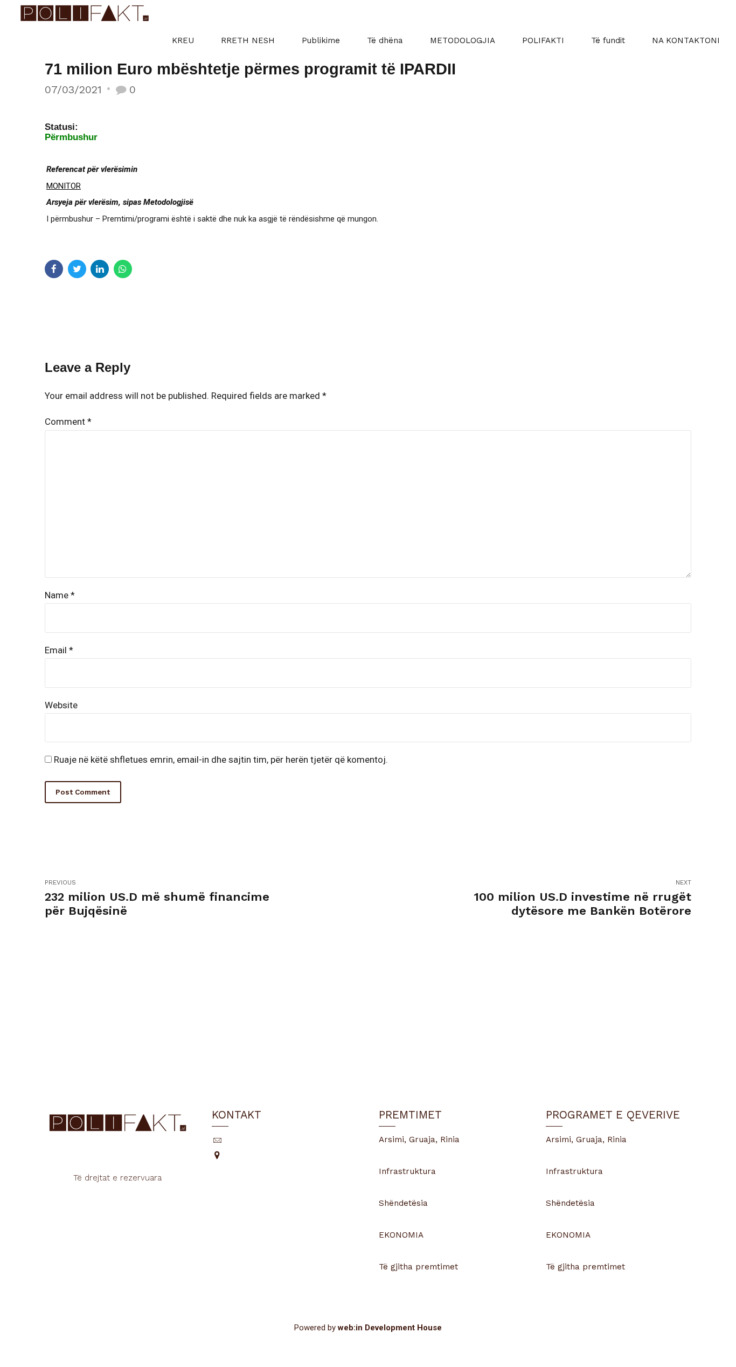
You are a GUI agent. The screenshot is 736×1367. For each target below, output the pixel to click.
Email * (59, 650)
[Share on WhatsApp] (123, 269)
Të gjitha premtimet (418, 1267)
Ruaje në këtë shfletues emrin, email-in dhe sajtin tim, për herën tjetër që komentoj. (221, 759)
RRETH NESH (248, 40)
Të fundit (608, 40)
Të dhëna (385, 40)
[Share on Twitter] (77, 269)
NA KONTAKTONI (686, 40)
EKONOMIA (401, 1235)
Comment (68, 421)
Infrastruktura (407, 1171)
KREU (183, 40)
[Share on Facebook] (54, 269)
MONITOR (63, 186)
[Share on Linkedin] (100, 269)
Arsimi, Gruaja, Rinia (419, 1139)
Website (61, 705)
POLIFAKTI (543, 40)
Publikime (321, 40)
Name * (60, 595)
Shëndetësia (403, 1203)
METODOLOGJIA (462, 40)
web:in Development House (390, 1328)
